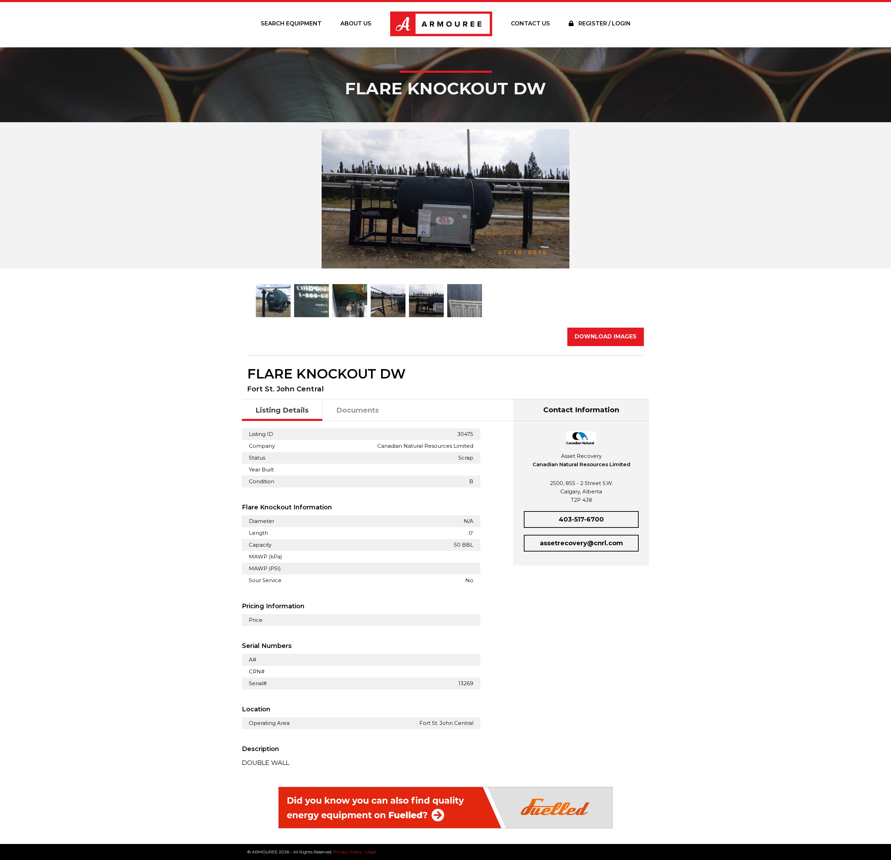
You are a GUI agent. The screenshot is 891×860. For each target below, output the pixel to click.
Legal (370, 851)
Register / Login (604, 23)
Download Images (606, 336)
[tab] (282, 410)
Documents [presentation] (357, 410)
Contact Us (530, 23)
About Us (355, 23)
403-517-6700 (581, 519)
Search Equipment (291, 23)
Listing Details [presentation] (282, 410)
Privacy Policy (347, 851)
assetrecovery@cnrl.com (581, 543)
